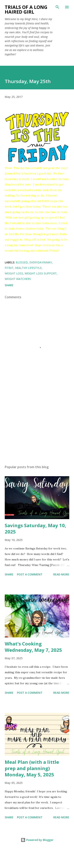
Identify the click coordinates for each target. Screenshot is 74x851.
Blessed (22, 262)
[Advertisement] (37, 427)
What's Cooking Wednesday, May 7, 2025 (33, 646)
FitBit (9, 268)
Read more (61, 574)
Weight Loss (14, 273)
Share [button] (9, 285)
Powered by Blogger (39, 840)
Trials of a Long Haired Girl (26, 9)
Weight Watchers (18, 279)
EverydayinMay (40, 262)
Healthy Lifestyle (28, 268)
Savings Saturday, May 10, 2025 (35, 528)
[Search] (57, 7)
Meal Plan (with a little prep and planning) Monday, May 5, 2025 (32, 768)
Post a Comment (29, 574)
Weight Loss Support (41, 273)
